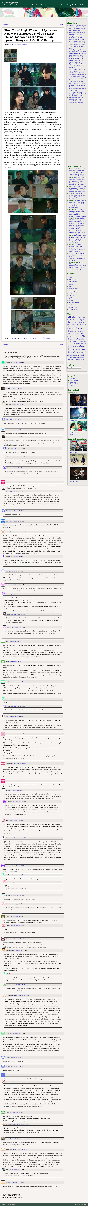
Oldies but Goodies (74, 302)
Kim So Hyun (71, 328)
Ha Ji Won (72, 319)
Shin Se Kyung (78, 349)
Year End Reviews (73, 309)
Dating (70, 317)
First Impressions (73, 288)
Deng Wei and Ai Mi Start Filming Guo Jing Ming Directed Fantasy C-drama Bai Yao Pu (77, 93)
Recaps (70, 304)
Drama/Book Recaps (23, 5)
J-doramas (71, 290)
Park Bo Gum (76, 343)
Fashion (71, 284)
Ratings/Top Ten (72, 5)
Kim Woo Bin (75, 331)
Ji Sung (80, 324)
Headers (50, 5)
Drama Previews (73, 283)
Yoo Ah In (79, 357)
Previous (5, 24)
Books (70, 277)
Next (62, 24)
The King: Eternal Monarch (31, 338)
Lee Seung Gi (74, 339)
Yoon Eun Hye (71, 359)
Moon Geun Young (78, 341)
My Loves (71, 300)
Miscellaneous (72, 295)
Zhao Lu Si (70, 361)
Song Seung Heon (71, 355)
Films (70, 286)
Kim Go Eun (76, 326)
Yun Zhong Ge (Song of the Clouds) (77, 433)
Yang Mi (74, 357)
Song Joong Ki (80, 352)
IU (70, 322)
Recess (70, 306)
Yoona (82, 357)
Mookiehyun (73, 382)
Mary (7, 419)
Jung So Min (70, 326)
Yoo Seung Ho (80, 359)
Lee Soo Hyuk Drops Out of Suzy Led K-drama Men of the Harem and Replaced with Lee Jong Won (77, 51)
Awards (71, 276)
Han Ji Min (78, 319)
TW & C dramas (73, 307)
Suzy (83, 355)
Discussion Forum (73, 279)
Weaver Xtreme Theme (81, 1204)
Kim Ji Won (82, 326)
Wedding (69, 357)
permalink (47, 338)
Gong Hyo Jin (77, 317)
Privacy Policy (60, 5)
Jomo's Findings (74, 380)
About (12, 5)
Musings (71, 299)
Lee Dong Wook (74, 333)
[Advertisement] (77, 135)
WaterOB (72, 385)
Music (70, 297)
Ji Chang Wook (75, 324)
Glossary (43, 5)
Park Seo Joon (75, 346)
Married (70, 341)
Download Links (73, 281)
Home (6, 5)
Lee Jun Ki (74, 336)
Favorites (35, 5)
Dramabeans (73, 378)
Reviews (82, 5)
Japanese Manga (73, 292)
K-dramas (14, 338)
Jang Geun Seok (76, 322)
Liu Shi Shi (82, 339)
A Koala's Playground (10, 2)
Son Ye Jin (78, 355)
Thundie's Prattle (74, 384)
